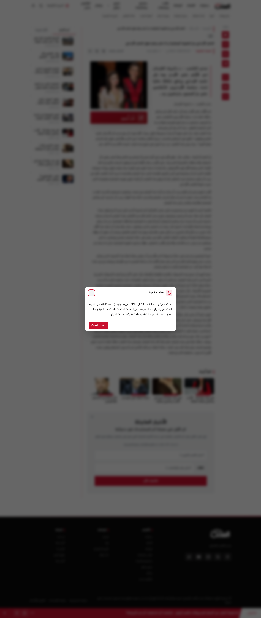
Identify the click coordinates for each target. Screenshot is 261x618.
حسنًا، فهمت (98, 325)
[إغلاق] (91, 293)
